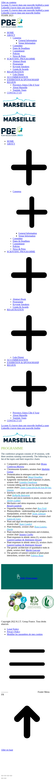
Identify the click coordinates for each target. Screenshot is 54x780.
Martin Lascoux (33, 550)
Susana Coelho (26, 534)
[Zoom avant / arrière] (11, 775)
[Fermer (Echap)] (2, 775)
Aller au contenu (8, 2)
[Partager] (5, 775)
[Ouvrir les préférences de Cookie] (22, 772)
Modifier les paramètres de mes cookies (25, 634)
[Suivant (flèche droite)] (5, 778)
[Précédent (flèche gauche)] (2, 778)
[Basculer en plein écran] (8, 775)
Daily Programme (28, 578)
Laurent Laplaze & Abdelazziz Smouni (24, 540)
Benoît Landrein (14, 506)
